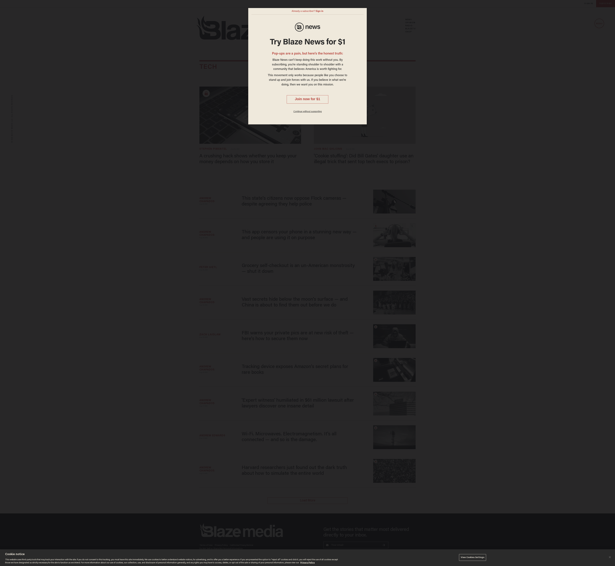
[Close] (609, 557)
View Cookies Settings (472, 557)
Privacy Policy (307, 563)
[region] (307, 557)
